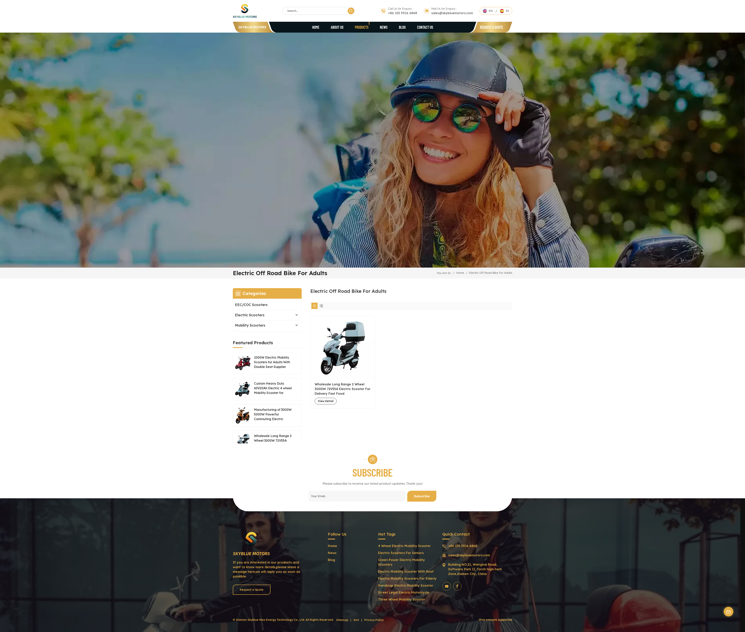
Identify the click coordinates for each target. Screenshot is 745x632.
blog (402, 27)
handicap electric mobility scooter (405, 585)
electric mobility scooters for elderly (407, 578)
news (332, 553)
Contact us (425, 27)
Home (315, 27)
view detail (326, 401)
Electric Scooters (249, 315)
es (507, 11)
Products (361, 27)
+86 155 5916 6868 (402, 13)
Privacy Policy (374, 620)
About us (337, 27)
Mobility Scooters (250, 325)
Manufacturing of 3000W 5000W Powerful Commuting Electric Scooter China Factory (273, 414)
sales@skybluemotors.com (452, 13)
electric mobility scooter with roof (406, 571)
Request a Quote (491, 27)
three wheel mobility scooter (401, 599)
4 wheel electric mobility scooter (404, 546)
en (491, 11)
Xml (356, 620)
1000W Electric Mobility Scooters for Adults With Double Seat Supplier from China (272, 362)
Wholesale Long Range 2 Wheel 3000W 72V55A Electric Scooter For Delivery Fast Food (343, 388)
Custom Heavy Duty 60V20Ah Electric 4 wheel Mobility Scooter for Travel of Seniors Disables (273, 388)
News (383, 27)
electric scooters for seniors (401, 553)
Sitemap (342, 620)
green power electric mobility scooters (401, 562)
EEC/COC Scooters (251, 305)
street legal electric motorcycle (403, 592)
